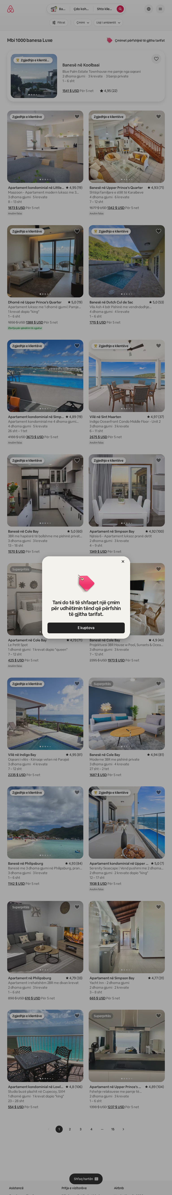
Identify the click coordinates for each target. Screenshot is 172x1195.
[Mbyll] (123, 561)
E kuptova (86, 627)
